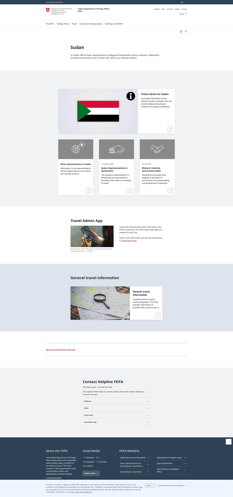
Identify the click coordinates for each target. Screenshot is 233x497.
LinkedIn (89, 466)
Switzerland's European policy (169, 457)
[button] (50, 23)
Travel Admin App (129, 240)
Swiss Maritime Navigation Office (168, 470)
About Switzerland (164, 463)
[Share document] (185, 31)
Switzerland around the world (132, 457)
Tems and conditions (83, 492)
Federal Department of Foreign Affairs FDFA (94, 10)
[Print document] (181, 31)
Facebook (90, 457)
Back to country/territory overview (60, 349)
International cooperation (131, 472)
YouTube (102, 462)
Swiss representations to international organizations (131, 464)
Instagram (90, 462)
